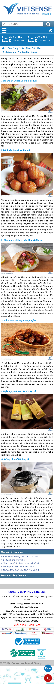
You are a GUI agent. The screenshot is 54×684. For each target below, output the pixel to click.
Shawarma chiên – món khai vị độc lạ (23, 240)
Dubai (3, 128)
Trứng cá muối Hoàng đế (16, 459)
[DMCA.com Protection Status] (41, 658)
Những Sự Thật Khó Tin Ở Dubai (18, 566)
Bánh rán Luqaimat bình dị (16, 150)
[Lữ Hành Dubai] (3, 48)
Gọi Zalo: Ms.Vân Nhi (30, 39)
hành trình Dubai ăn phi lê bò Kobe (21, 81)
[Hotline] (48, 678)
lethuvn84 (10, 40)
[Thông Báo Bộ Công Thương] (27, 646)
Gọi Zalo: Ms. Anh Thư (5, 39)
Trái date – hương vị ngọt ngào (20, 320)
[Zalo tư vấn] (48, 668)
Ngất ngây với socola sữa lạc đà (19, 391)
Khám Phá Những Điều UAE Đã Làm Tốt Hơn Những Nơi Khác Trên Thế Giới (22, 556)
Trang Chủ (27, 9)
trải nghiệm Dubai (9, 125)
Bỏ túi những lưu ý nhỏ (14, 560)
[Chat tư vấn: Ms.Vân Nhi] (36, 40)
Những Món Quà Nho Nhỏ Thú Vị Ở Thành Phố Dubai (22, 570)
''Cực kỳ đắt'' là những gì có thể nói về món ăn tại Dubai (22, 563)
